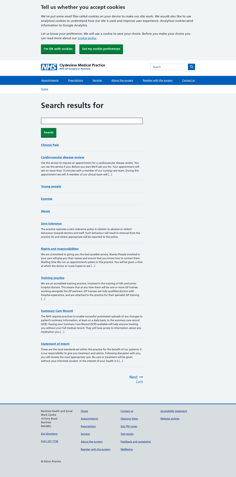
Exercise (46, 199)
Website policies (169, 418)
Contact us (188, 80)
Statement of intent (55, 344)
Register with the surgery (158, 80)
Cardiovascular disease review (62, 157)
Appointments (49, 80)
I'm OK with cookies (58, 49)
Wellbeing (127, 449)
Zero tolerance (51, 223)
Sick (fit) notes (129, 426)
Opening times (129, 418)
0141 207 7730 (49, 441)
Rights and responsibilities (60, 249)
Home (44, 89)
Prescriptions (75, 80)
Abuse (45, 211)
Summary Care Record (57, 311)
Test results (127, 434)
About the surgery (122, 80)
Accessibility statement (173, 411)
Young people (51, 186)
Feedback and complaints (136, 441)
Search (48, 132)
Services (97, 80)
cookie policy (87, 38)
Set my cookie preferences (101, 49)
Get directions (49, 433)
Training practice (53, 278)
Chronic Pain (50, 145)
